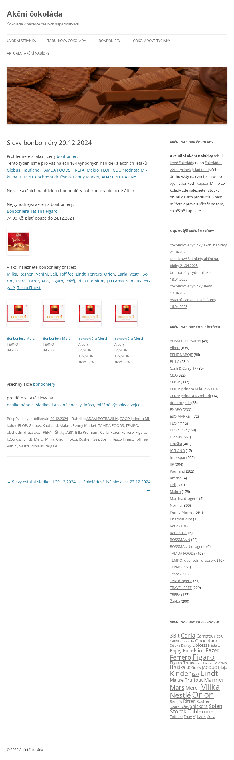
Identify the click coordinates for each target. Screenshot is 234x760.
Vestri (135, 274)
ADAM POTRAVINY (119, 177)
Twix (201, 716)
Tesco (174, 573)
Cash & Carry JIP (183, 368)
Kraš (195, 674)
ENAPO (176, 409)
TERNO (176, 567)
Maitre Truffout (186, 680)
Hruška (176, 443)
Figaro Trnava (183, 662)
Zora (211, 716)
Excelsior (193, 650)
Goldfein (220, 662)
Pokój (70, 281)
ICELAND (177, 450)
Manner (214, 679)
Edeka (216, 645)
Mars (177, 687)
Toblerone (201, 711)
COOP (175, 382)
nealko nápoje (20, 404)
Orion (109, 274)
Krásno (176, 477)
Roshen (26, 274)
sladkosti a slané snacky (59, 404)
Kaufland (31, 170)
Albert (175, 347)
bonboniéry (44, 384)
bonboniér (67, 156)
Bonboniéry (109, 40)
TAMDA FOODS (56, 170)
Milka (12, 274)
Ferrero (95, 274)
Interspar (177, 457)
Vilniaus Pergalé (44, 446)
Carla (122, 274)
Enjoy (176, 650)
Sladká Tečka (179, 707)
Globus (13, 170)
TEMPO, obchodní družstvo (45, 177)
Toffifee (66, 274)
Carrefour (206, 636)
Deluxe (175, 645)
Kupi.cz (202, 183)
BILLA (174, 361)
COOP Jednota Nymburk (190, 395)
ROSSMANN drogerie (187, 546)
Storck (178, 711)
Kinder (180, 673)
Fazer (34, 281)
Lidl (173, 484)
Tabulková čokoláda (66, 40)
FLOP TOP (178, 430)
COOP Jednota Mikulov (189, 388)
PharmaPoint (181, 519)
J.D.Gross (115, 281)
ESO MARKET (181, 416)
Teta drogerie (181, 580)
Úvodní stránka (21, 40)
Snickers (199, 706)
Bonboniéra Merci (21, 338)
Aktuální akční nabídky (28, 53)
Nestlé (180, 695)
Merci (21, 281)
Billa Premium (91, 281)
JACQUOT (211, 667)
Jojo (224, 667)
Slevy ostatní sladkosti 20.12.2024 (41, 481)
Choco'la (187, 641)
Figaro (57, 281)
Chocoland (207, 640)
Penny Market (86, 177)
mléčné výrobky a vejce (118, 404)
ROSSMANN (180, 539)
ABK (45, 281)
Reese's (176, 701)
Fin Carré (204, 663)
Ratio (174, 525)
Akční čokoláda (35, 14)
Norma (176, 505)
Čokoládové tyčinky (151, 40)
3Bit (175, 635)
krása (89, 404)
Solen (215, 706)
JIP (172, 464)
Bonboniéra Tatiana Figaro (32, 211)
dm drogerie (180, 402)
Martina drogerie (184, 498)
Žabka (175, 601)
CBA (173, 375)
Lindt (81, 274)
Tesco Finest (29, 287)
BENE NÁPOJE (181, 354)
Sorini (105, 439)
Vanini (42, 274)
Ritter (189, 701)
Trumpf (189, 717)
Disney (186, 645)
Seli (53, 274)
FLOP (105, 170)
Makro (93, 170)
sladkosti (201, 169)
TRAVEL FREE (181, 587)
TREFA (78, 170)
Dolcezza (201, 645)
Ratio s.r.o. (178, 532)
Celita (174, 641)
